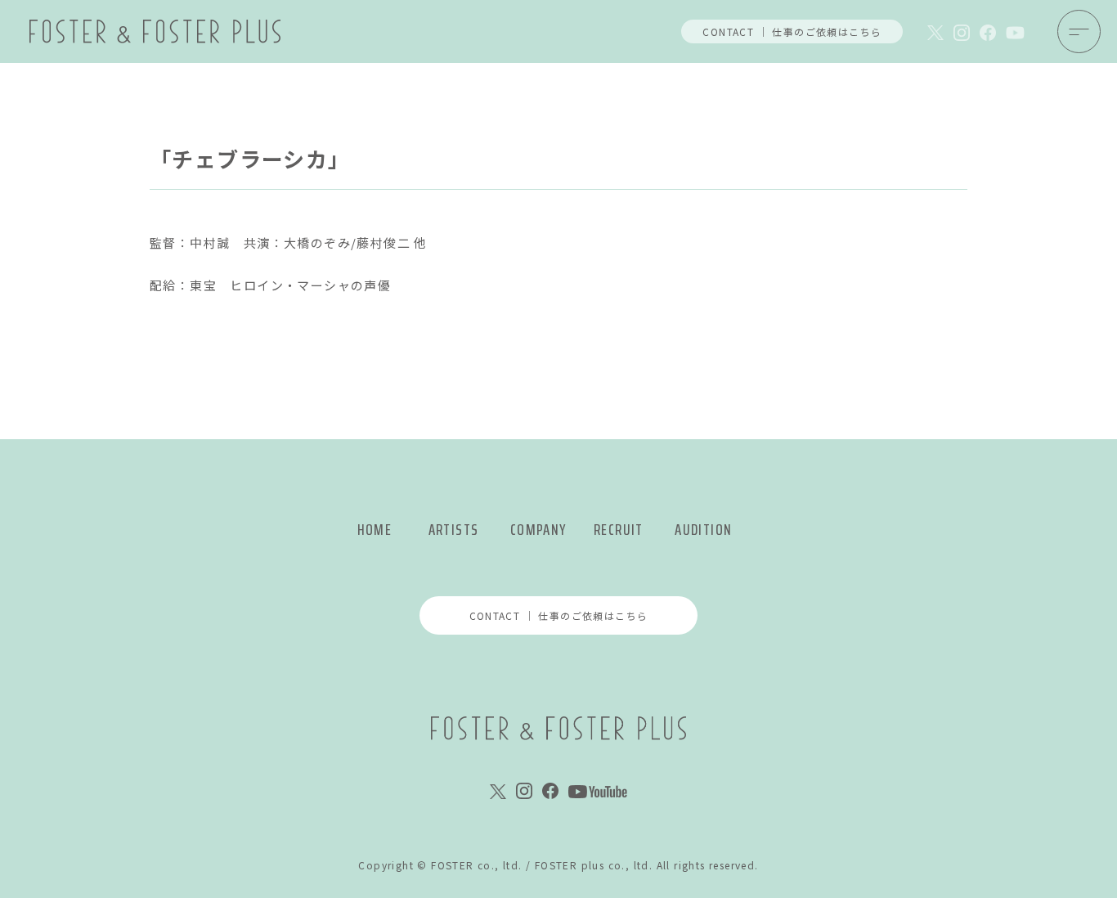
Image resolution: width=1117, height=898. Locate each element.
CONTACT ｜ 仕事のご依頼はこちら (791, 31)
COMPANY (538, 529)
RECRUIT (619, 529)
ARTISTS (453, 529)
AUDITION (703, 529)
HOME (375, 529)
